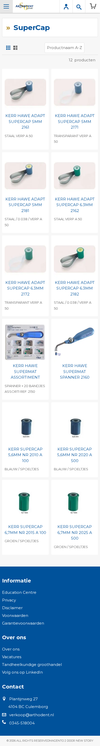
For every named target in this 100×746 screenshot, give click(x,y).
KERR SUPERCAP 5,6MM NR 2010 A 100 (25, 455)
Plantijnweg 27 (23, 698)
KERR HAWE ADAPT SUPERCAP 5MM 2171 (75, 121)
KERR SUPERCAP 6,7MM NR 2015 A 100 (25, 529)
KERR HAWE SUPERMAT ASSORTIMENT (25, 371)
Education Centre (19, 592)
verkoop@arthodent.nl (31, 714)
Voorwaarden (15, 615)
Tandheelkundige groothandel (32, 664)
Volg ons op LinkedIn (22, 672)
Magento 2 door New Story (71, 740)
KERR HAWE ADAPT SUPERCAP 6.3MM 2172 (25, 288)
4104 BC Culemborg (28, 706)
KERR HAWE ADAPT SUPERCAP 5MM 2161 (25, 121)
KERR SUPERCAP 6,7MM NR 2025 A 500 (74, 532)
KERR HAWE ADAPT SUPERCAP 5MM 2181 (25, 205)
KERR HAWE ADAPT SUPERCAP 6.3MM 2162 (75, 205)
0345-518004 (22, 723)
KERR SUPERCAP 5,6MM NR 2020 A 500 (74, 455)
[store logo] (24, 6)
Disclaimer (12, 607)
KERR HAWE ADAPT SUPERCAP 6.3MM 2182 (75, 288)
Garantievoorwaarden (23, 623)
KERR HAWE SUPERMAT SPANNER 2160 (74, 371)
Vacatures (11, 656)
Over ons (10, 649)
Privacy (9, 600)
